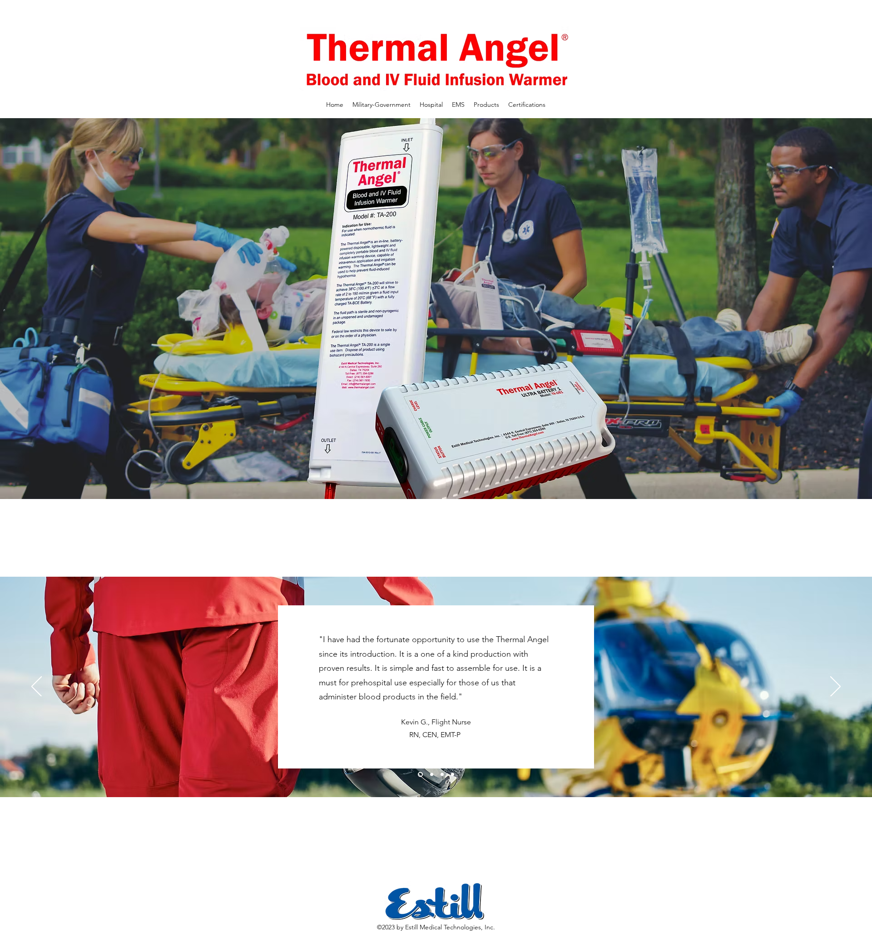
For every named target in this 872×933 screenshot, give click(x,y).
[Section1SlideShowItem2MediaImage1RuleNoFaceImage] (442, 774)
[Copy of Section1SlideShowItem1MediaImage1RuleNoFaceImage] (419, 774)
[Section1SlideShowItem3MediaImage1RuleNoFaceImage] (452, 774)
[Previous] (36, 687)
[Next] (835, 687)
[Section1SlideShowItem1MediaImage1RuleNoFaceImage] (430, 774)
